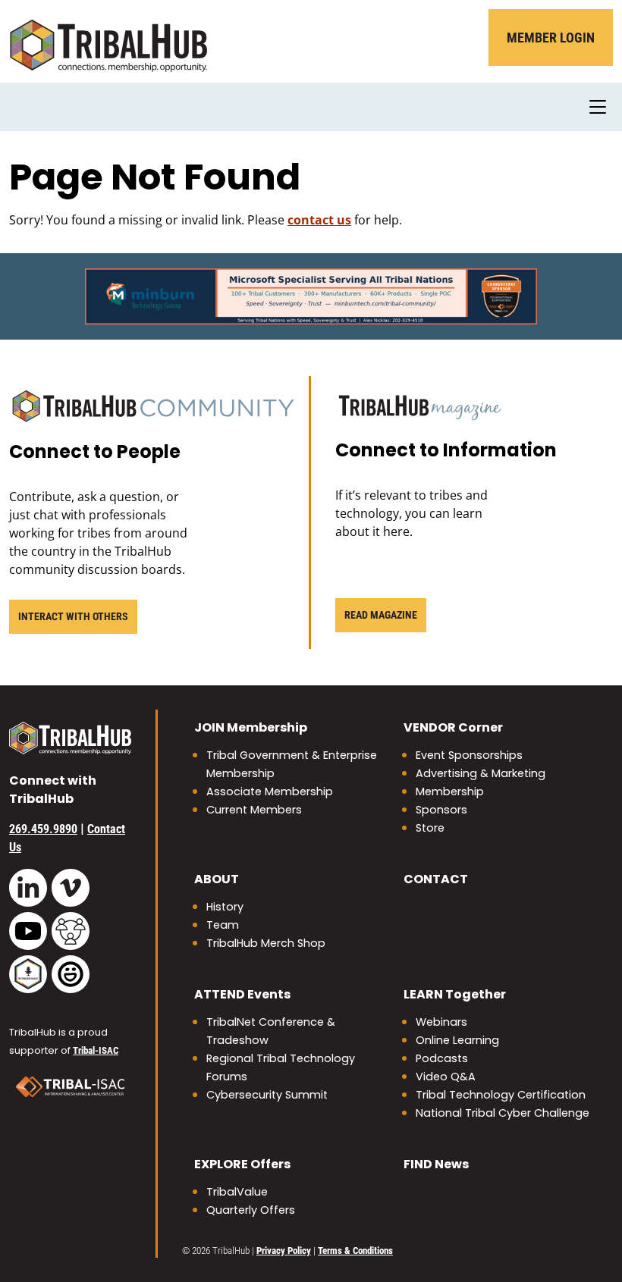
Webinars (441, 1022)
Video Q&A (446, 1076)
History (224, 906)
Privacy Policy (283, 1250)
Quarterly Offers (250, 1210)
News (436, 1164)
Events (242, 994)
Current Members (254, 809)
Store (430, 827)
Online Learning (457, 1040)
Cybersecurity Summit (267, 1094)
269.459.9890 (43, 829)
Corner (453, 727)
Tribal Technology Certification (501, 1094)
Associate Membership (269, 791)
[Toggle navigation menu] (597, 107)
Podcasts (442, 1058)
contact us (319, 220)
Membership (250, 727)
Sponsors (441, 809)
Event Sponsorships (469, 755)
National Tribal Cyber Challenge (502, 1113)
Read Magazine (380, 615)
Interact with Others (73, 616)
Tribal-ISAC (95, 1050)
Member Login (551, 37)
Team (222, 925)
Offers (242, 1164)
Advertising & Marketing (480, 773)
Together (455, 994)
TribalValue (237, 1191)
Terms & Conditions (355, 1250)
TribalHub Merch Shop (265, 943)
